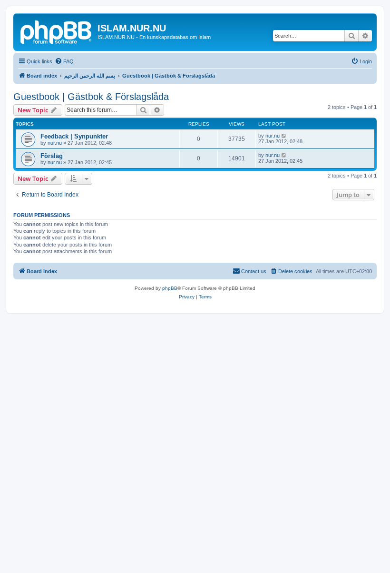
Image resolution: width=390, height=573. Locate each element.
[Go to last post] (284, 135)
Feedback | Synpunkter (74, 136)
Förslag (51, 155)
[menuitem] (64, 61)
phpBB (169, 288)
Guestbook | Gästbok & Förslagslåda (91, 96)
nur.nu (55, 143)
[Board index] (57, 31)
